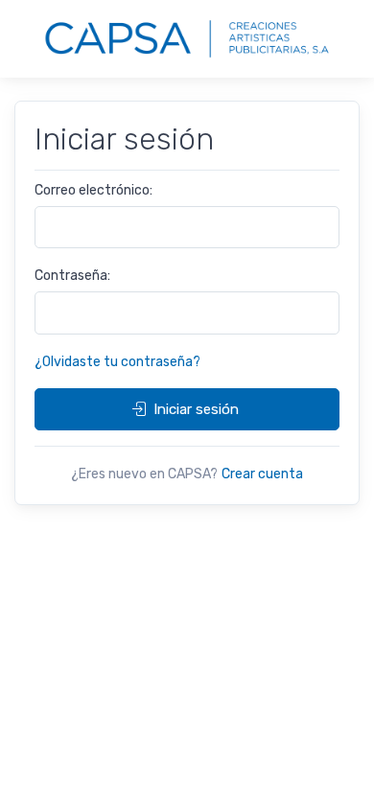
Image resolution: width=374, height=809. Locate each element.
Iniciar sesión (196, 409)
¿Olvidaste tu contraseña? (117, 362)
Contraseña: (72, 275)
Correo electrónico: (93, 190)
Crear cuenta (262, 474)
